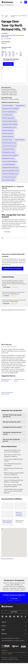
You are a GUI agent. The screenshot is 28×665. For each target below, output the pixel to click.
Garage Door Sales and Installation (10, 108)
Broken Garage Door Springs (9, 142)
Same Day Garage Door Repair (9, 121)
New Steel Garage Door (7, 133)
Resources (4, 633)
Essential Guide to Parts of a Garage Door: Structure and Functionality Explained (13, 491)
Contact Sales (14, 611)
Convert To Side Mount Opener (9, 161)
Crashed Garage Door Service (9, 127)
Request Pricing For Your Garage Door (13, 268)
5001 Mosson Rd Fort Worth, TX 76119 (10, 638)
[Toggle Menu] (21, 2)
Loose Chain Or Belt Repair (8, 164)
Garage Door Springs (7, 139)
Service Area (6, 16)
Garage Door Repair (19, 139)
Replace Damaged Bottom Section (10, 170)
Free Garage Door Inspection (9, 177)
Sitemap (16, 659)
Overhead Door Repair (7, 105)
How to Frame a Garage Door (11, 477)
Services (4, 625)
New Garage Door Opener (8, 158)
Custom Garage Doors (7, 114)
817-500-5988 (7, 38)
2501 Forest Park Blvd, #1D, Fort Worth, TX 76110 (13, 640)
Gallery (3, 629)
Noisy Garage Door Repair (8, 180)
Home (2, 15)
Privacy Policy (4, 659)
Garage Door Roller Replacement (10, 167)
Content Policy (11, 659)
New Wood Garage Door (8, 136)
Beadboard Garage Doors (8, 118)
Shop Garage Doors (20, 105)
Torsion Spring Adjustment (8, 149)
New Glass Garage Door (7, 130)
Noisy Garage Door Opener (8, 152)
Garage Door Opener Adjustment (10, 155)
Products (4, 622)
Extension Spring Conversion (9, 145)
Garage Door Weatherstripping (9, 124)
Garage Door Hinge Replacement (10, 173)
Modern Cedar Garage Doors (9, 111)
